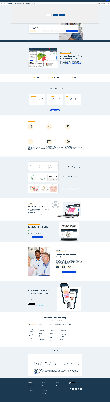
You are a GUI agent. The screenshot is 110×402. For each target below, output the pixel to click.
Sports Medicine (62, 340)
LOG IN (105, 0)
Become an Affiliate (44, 387)
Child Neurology (31, 334)
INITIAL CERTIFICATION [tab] (31, 324)
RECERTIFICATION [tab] (40, 324)
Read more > (36, 366)
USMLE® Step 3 (73, 329)
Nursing (17, 3)
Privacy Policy (43, 391)
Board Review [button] (10, 3)
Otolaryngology (52, 333)
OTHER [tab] (70, 324)
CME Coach (57, 385)
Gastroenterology (41, 330)
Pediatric (51, 337)
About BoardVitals (44, 382)
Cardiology (30, 332)
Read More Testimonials (55, 110)
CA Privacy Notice (44, 393)
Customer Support (30, 382)
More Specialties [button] (27, 3)
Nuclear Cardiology (52, 327)
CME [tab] (46, 324)
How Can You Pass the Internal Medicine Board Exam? (42, 355)
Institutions (33, 3)
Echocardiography (31, 339)
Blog (37, 3)
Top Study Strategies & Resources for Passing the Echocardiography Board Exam (47, 362)
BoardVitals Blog (58, 382)
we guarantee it (41, 133)
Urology (72, 327)
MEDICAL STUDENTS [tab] (58, 324)
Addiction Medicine (31, 327)
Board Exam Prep (68, 63)
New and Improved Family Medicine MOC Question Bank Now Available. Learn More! (55, 40)
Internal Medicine (41, 339)
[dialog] (55, 13)
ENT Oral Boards (41, 327)
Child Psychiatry (31, 335)
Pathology (51, 336)
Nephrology (40, 340)
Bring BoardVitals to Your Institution (69, 271)
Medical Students (21, 3)
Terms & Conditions (44, 388)
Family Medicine (41, 329)
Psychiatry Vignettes (63, 330)
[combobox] (47, 31)
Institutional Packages (73, 27)
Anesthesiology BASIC (31, 331)
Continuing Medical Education (76, 63)
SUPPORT (100, 0)
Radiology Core (62, 336)
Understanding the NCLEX (59, 387)
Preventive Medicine (63, 327)
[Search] (106, 3)
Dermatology (30, 338)
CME (15, 3)
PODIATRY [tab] (64, 324)
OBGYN (51, 329)
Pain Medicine (51, 334)
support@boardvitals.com (31, 385)
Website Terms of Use (44, 390)
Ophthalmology (52, 330)
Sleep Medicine (62, 339)
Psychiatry (61, 329)
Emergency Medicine (31, 341)
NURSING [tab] (51, 324)
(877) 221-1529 (29, 387)
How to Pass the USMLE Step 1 (39, 369)
